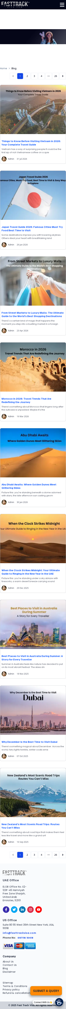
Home (3, 68)
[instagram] (30, 909)
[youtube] (38, 909)
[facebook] (6, 909)
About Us (8, 961)
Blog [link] (14, 68)
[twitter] (14, 909)
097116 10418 (25, 937)
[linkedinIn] (22, 909)
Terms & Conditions (15, 986)
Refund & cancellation (16, 993)
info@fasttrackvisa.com (19, 933)
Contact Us (10, 965)
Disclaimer (9, 972)
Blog (5, 968)
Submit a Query (46, 991)
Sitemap (8, 982)
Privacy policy (11, 989)
